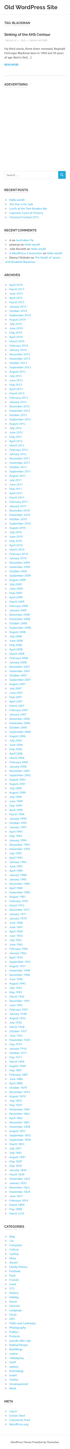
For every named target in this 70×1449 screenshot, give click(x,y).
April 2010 (16, 545)
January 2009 (18, 610)
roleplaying (16, 1357)
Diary (12, 1258)
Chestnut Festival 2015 (24, 217)
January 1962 (18, 953)
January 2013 (18, 402)
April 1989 (16, 870)
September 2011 (20, 471)
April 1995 (16, 831)
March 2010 (16, 549)
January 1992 (18, 862)
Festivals (14, 1271)
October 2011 (18, 467)
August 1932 (17, 1018)
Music (13, 1314)
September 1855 (20, 1135)
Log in (13, 1411)
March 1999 (16, 814)
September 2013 (20, 367)
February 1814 (18, 1200)
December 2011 (19, 458)
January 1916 (18, 1048)
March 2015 (16, 302)
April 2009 (16, 597)
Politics (13, 1331)
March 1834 (16, 1174)
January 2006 (18, 766)
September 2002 (20, 775)
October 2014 (18, 310)
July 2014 (15, 323)
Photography (17, 1327)
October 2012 (18, 415)
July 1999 (15, 796)
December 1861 (19, 1122)
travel (13, 1375)
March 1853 (16, 1144)
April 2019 (16, 284)
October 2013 (18, 363)
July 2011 (15, 480)
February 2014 (18, 345)
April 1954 (16, 957)
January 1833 (18, 1183)
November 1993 (19, 849)
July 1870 (15, 1100)
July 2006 (15, 740)
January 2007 (18, 714)
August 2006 (17, 736)
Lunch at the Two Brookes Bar (28, 208)
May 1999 (15, 805)
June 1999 (16, 801)
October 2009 (18, 571)
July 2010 (15, 532)
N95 (12, 1318)
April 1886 (16, 1083)
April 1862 (16, 1118)
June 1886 (16, 1079)
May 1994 (15, 836)
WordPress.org (18, 1424)
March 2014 (16, 341)
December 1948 (19, 974)
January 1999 (18, 818)
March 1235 (16, 1213)
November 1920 (19, 1039)
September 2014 (20, 315)
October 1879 (18, 1087)
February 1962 (18, 948)
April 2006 (16, 753)
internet (14, 1305)
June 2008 (16, 640)
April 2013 (16, 389)
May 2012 (15, 436)
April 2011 (16, 493)
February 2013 (18, 397)
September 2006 (20, 731)
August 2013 (17, 371)
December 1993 (19, 844)
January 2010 (18, 558)
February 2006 (18, 762)
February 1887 (18, 1074)
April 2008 (16, 649)
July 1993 (15, 853)
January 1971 (18, 914)
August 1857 (17, 1131)
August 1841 (17, 1157)
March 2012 (16, 445)
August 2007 (17, 684)
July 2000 (15, 788)
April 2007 (16, 701)
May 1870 (15, 1105)
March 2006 (16, 757)
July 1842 (15, 1152)
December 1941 (19, 1000)
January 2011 (18, 506)
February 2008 (18, 658)
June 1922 (16, 1035)
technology (16, 1371)
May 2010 (15, 540)
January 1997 (18, 827)
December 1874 (19, 1092)
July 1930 (15, 1022)
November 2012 (19, 410)
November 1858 (19, 1126)
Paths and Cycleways (22, 1323)
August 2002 (17, 779)
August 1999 (17, 792)
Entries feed (17, 1415)
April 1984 (16, 888)
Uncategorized (18, 1384)
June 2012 (16, 432)
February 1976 (18, 901)
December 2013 (19, 354)
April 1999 (16, 809)
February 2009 (18, 606)
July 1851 (15, 1148)
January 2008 (18, 662)
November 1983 (19, 892)
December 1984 (19, 883)
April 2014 (16, 336)
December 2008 (19, 614)
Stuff (12, 1362)
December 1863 (19, 1113)
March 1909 (16, 1061)
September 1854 (20, 1139)
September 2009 (20, 575)
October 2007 (18, 675)
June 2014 (16, 328)
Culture (14, 1249)
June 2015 (16, 293)
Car (11, 1240)
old (23, 40)
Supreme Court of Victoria (26, 212)
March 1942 (16, 996)
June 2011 (16, 484)
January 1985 (18, 879)
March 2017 (16, 289)
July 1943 (15, 987)
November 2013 (19, 358)
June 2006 (16, 744)
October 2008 (18, 623)
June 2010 (16, 536)
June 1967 (16, 927)
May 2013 (15, 384)
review (13, 1353)
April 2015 (16, 297)
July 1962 (15, 940)
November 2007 (19, 671)
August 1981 (17, 896)
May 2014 (15, 332)
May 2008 (15, 645)
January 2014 (18, 349)
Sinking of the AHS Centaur (27, 34)
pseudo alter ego (20, 1340)
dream (13, 1262)
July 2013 (15, 376)
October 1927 (18, 1031)
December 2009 (19, 562)
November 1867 (19, 1109)
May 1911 (15, 1057)
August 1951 (17, 966)
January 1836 (18, 1170)
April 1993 (16, 857)
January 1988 (18, 875)
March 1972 (16, 905)
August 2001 (17, 783)
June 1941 (16, 1005)
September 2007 (20, 679)
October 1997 (18, 822)
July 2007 (15, 688)
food (12, 1275)
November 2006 (19, 723)
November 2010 (19, 514)
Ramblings (16, 1349)
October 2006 (18, 727)
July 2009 (15, 584)
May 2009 (15, 592)
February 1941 (18, 1009)
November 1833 (19, 1178)
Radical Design (18, 1344)
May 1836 (15, 1165)
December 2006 (19, 718)
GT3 (12, 1288)
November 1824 (19, 1191)
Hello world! (17, 199)
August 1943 (17, 983)
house (13, 1301)
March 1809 (16, 1204)
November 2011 (19, 462)
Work (12, 1388)
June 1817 (16, 1196)
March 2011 (16, 497)
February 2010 (18, 553)
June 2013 (16, 380)
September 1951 (20, 961)
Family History (39, 40)
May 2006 (15, 749)
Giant (12, 1284)
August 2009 (17, 579)
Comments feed (19, 1420)
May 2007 (15, 697)
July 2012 (15, 428)
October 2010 (18, 519)
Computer (15, 1245)
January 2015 (18, 306)
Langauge (15, 1310)
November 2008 (19, 619)
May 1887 (15, 1070)
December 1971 (19, 909)
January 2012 (18, 454)
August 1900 (17, 1065)
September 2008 (20, 627)
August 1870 (17, 1096)
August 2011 (17, 475)
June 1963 (16, 935)
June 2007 (16, 692)
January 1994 (18, 840)
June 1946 (16, 979)
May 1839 (15, 1161)
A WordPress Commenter (25, 253)
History (13, 1292)
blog (12, 1236)
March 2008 (16, 653)
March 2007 (16, 705)
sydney (13, 1366)
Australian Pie (25, 240)
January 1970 (18, 918)
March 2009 (16, 601)
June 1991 (16, 866)
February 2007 (18, 710)
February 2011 (18, 501)
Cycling (13, 1253)
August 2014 (17, 319)
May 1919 (15, 1044)
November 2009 (19, 566)
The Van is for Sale (21, 204)
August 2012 (17, 423)
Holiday (14, 1297)
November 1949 (19, 970)
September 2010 (20, 523)
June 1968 (16, 922)
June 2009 (16, 588)
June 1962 (16, 944)
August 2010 (17, 527)
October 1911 (18, 1052)
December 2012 (19, 406)
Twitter (13, 1379)
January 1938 (18, 1013)
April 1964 (16, 931)
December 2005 (19, 770)
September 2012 (20, 419)
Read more (11, 64)
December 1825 (19, 1187)
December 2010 (19, 510)
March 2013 (16, 393)
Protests (14, 1336)
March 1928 (16, 1026)
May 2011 (15, 488)
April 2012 (16, 441)
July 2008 (15, 636)
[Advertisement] (35, 127)
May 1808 (15, 1209)
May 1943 (15, 992)
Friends (14, 1279)
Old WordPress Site (30, 7)
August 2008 (17, 632)
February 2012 (18, 449)
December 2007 (19, 666)
